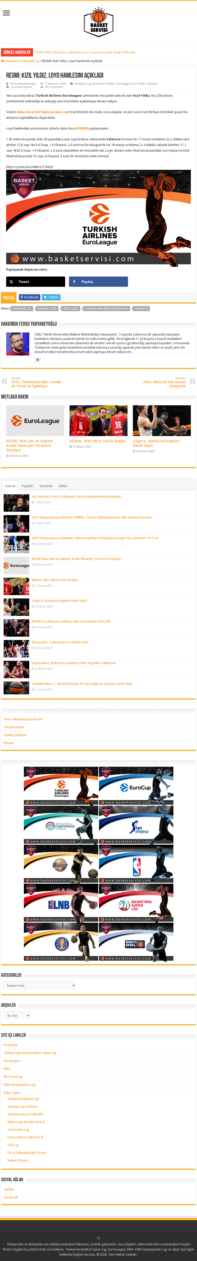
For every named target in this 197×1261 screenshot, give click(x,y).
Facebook (11, 1197)
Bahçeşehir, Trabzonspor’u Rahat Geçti (60, 642)
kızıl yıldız (71, 308)
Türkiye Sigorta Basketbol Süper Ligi (30, 1053)
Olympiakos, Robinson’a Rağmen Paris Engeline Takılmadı (73, 663)
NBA (7, 1069)
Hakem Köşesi (17, 1160)
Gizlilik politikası (15, 735)
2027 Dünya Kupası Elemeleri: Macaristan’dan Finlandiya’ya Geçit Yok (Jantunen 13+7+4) (95, 538)
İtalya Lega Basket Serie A (26, 1122)
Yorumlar (46, 486)
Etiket (63, 486)
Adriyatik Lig (30, 61)
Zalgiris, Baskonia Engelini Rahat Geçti (59, 601)
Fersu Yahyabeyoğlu (23, 83)
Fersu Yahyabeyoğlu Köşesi (23, 719)
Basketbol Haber (103, 83)
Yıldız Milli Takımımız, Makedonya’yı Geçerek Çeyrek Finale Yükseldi (85, 52)
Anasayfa (11, 61)
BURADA (83, 128)
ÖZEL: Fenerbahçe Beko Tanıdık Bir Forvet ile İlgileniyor (36, 382)
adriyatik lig (22, 308)
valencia (141, 308)
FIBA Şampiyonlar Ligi (20, 1085)
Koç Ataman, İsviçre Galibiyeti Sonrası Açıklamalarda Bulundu (76, 496)
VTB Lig (12, 1145)
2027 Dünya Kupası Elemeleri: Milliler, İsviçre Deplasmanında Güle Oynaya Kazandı (91, 517)
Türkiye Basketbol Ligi (23, 1099)
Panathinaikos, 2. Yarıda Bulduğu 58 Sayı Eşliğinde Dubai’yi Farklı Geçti (82, 684)
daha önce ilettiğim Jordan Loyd (43, 112)
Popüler (27, 486)
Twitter (9, 1189)
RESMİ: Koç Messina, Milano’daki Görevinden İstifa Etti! (71, 621)
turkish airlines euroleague (106, 308)
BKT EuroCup (13, 1077)
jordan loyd (47, 308)
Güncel (10, 486)
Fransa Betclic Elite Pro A (25, 1137)
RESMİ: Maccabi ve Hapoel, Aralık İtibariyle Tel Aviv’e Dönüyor (30, 445)
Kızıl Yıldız (138, 83)
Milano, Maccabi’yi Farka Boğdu (97, 441)
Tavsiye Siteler (14, 727)
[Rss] (99, 1238)
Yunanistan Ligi (18, 1129)
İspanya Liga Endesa (22, 1106)
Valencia (152, 83)
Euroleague (123, 83)
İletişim (9, 743)
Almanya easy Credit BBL (25, 1114)
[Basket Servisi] (99, 21)
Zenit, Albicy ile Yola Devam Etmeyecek (164, 382)
